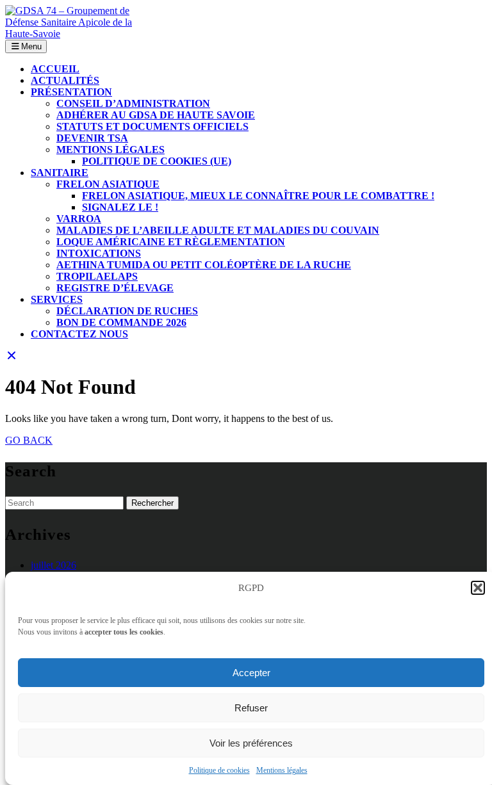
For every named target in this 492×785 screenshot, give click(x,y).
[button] (478, 587)
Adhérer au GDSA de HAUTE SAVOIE (155, 114)
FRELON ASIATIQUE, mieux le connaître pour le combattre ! (258, 195)
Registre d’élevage (115, 287)
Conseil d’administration (133, 103)
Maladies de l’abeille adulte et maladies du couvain (217, 230)
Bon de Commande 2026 (121, 322)
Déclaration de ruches (127, 310)
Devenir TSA (92, 138)
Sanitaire (59, 172)
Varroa (78, 218)
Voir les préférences (251, 743)
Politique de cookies (219, 770)
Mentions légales (282, 770)
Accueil (55, 68)
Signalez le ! (120, 207)
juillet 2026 (53, 565)
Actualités (65, 80)
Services (57, 299)
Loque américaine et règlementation (170, 241)
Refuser (251, 707)
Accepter (251, 672)
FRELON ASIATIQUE (108, 184)
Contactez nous (79, 333)
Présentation (71, 91)
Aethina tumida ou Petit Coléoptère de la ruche (203, 264)
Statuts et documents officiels (152, 126)
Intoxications (98, 253)
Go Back (29, 440)
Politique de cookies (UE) (156, 161)
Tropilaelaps (97, 276)
